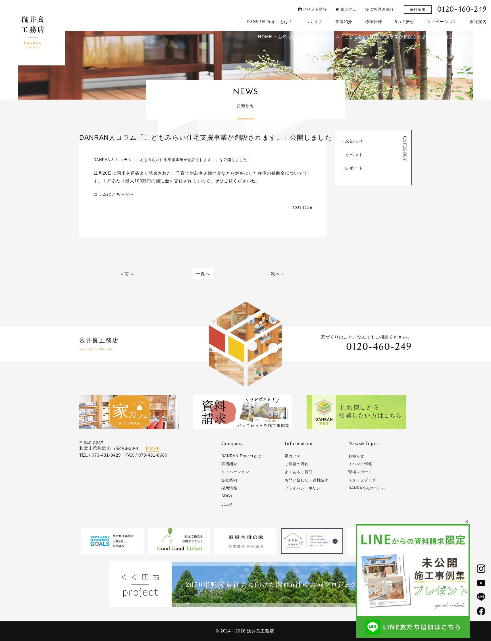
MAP (154, 448)
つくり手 (314, 22)
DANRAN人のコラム (366, 488)
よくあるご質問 (299, 472)
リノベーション (442, 22)
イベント (354, 154)
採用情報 (229, 488)
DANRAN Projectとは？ (270, 22)
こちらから (123, 194)
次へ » (277, 273)
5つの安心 (404, 22)
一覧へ (203, 273)
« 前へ (127, 273)
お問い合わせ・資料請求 (306, 480)
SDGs (226, 496)
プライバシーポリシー (304, 488)
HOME (265, 36)
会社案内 (478, 22)
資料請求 (418, 9)
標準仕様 (373, 22)
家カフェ (347, 9)
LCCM (227, 504)
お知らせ (354, 141)
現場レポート (360, 472)
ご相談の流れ (381, 9)
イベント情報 (314, 9)
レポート (354, 168)
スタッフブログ (362, 480)
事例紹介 (343, 22)
